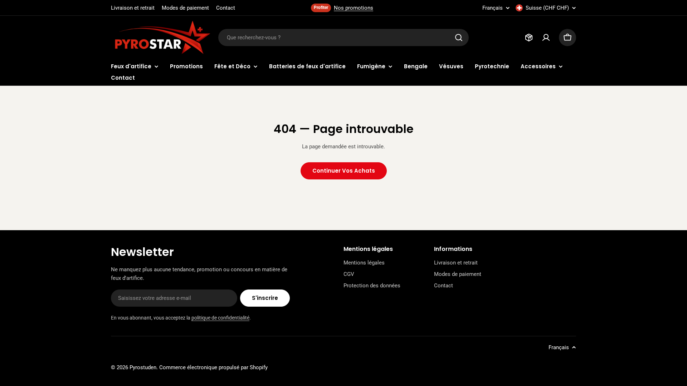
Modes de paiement (185, 8)
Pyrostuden (143, 367)
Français (492, 8)
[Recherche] (458, 37)
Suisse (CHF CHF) (547, 8)
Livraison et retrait (133, 8)
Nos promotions (353, 8)
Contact (225, 8)
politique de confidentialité (220, 318)
